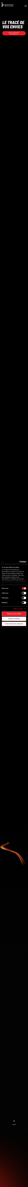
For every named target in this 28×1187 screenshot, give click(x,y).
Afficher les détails (18, 608)
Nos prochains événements (14, 33)
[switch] (24, 593)
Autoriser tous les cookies (14, 613)
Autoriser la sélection (14, 618)
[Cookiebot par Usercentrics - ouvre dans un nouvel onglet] (19, 562)
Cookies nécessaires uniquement (14, 623)
